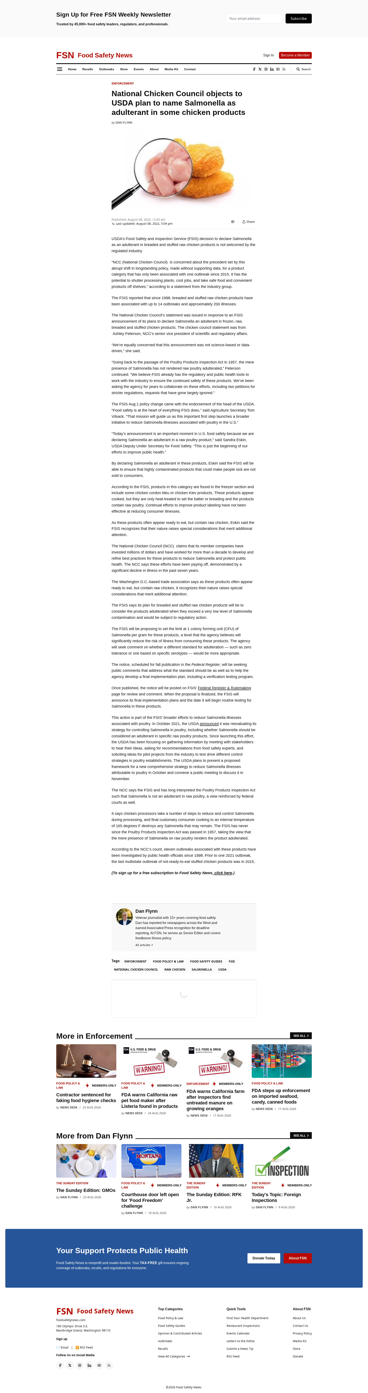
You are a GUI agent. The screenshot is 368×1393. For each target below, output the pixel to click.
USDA (222, 969)
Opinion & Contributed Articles (180, 1333)
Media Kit (299, 1341)
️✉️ (62, 1347)
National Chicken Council (136, 969)
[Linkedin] (272, 69)
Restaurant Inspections (243, 1326)
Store (296, 1349)
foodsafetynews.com (70, 1320)
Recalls (163, 1349)
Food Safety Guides (206, 961)
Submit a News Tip (240, 1349)
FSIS (232, 961)
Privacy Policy (302, 1333)
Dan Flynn (124, 122)
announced (209, 724)
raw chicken (174, 969)
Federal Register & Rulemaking (224, 688)
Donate (298, 1356)
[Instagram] (266, 69)
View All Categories (171, 1356)
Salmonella (202, 969)
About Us (299, 1318)
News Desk (68, 1107)
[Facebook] (254, 69)
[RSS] (284, 69)
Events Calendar (238, 1333)
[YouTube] (278, 69)
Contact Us (300, 1326)
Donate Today (264, 1258)
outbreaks (165, 1341)
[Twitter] (260, 69)
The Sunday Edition (72, 1183)
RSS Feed (233, 1356)
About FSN (298, 1258)
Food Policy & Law (168, 961)
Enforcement (123, 83)
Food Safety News (188, 1387)
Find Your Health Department (247, 1318)
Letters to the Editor (241, 1341)
